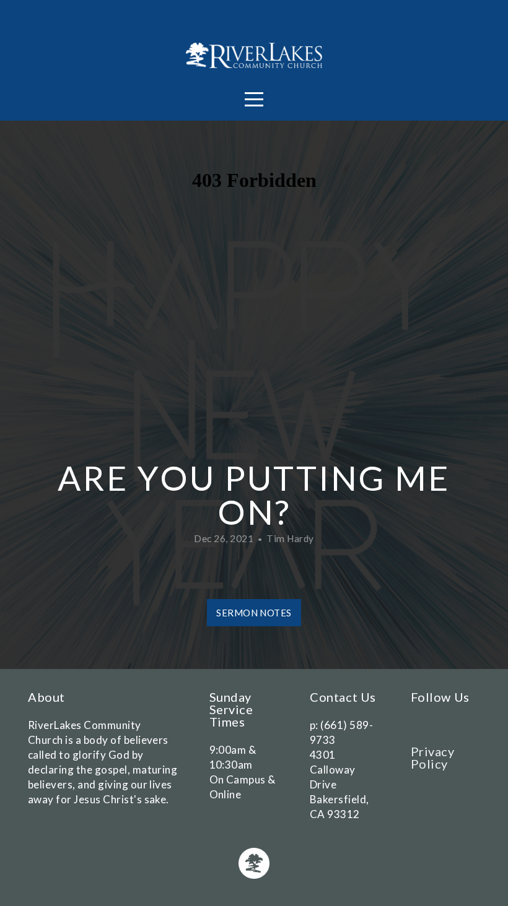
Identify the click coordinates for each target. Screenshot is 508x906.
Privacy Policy (433, 757)
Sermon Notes (253, 612)
